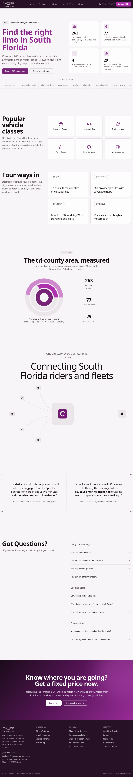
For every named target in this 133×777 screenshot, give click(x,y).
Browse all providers (75, 703)
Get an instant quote (42, 71)
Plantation (68, 85)
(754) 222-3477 (108, 4)
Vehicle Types (69, 4)
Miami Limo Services (78, 731)
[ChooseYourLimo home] (8, 4)
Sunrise (57, 85)
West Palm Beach (10, 85)
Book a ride (53, 703)
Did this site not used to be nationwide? (87, 560)
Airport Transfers (43, 739)
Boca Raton (44, 85)
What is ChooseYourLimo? (81, 552)
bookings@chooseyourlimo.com (16, 756)
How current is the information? (84, 577)
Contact (106, 735)
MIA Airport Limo (76, 742)
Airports (55, 4)
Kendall (113, 85)
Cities (32, 4)
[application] (44, 297)
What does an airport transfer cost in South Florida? (92, 604)
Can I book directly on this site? (83, 596)
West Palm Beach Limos (79, 739)
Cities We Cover (42, 731)
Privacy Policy (108, 742)
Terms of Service (110, 746)
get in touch (49, 550)
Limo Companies (43, 735)
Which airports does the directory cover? (87, 612)
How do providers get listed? (82, 568)
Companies (43, 4)
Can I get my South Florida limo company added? (91, 639)
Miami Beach (83, 85)
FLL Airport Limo (76, 746)
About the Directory (111, 731)
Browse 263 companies (15, 71)
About (80, 4)
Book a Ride (123, 4)
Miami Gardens (28, 85)
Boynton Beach (99, 85)
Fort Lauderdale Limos (78, 735)
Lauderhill (125, 85)
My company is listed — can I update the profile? (91, 631)
